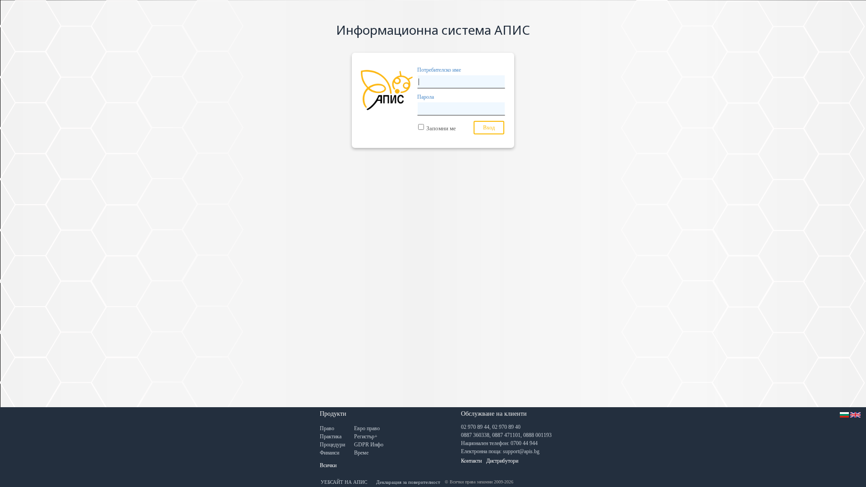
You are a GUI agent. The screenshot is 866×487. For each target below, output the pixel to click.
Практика (330, 436)
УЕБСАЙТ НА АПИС (344, 482)
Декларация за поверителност (408, 482)
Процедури (332, 444)
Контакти (471, 461)
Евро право (367, 428)
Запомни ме (441, 128)
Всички (328, 465)
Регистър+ (366, 436)
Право (327, 428)
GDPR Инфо (368, 444)
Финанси (329, 453)
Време (361, 453)
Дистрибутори (502, 461)
